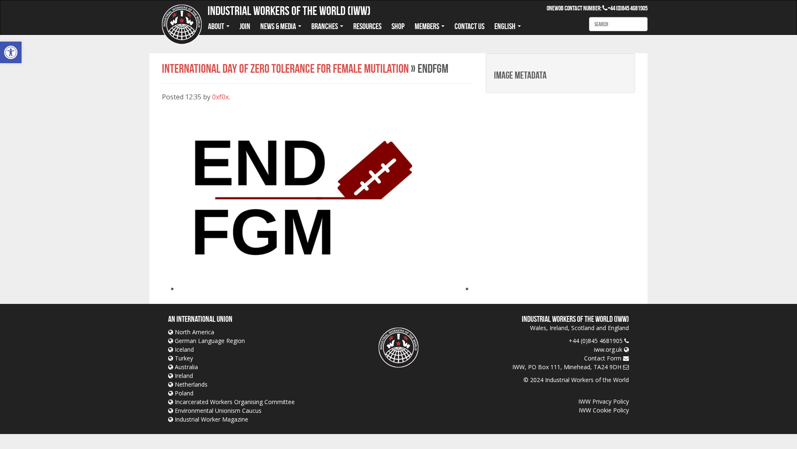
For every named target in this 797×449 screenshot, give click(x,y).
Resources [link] (367, 26)
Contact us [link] (469, 26)
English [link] (505, 26)
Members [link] (427, 26)
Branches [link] (325, 26)
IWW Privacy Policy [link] (603, 401)
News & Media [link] (278, 26)
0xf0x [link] (220, 96)
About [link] (216, 26)
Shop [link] (398, 26)
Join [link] (245, 26)
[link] (11, 52)
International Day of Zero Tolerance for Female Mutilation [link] (285, 68)
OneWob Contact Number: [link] (577, 8)
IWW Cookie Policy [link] (604, 410)
